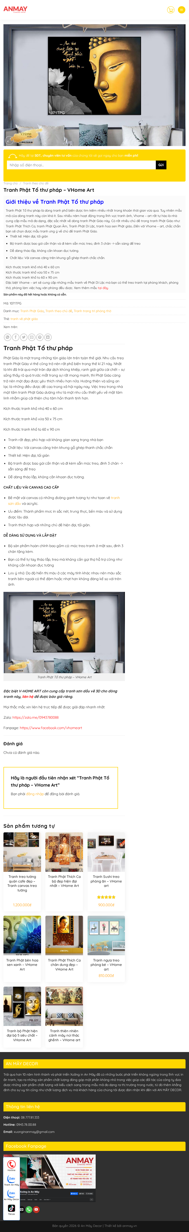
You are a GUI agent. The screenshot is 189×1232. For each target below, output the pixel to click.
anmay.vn (129, 1226)
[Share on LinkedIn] (48, 337)
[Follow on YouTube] (36, 1209)
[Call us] (29, 1209)
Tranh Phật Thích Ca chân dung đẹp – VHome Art (64, 964)
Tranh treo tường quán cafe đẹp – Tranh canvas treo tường (22, 883)
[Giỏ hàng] (170, 9)
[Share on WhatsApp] (7, 337)
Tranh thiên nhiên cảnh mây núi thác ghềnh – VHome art (64, 1035)
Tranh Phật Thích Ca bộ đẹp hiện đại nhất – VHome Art (64, 881)
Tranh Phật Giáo (32, 311)
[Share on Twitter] (23, 337)
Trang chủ (10, 183)
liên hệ (27, 696)
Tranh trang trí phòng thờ (92, 311)
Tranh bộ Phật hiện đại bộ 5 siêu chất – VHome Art (22, 1035)
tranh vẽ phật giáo (24, 319)
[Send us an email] (21, 1209)
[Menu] (181, 10)
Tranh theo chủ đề (35, 183)
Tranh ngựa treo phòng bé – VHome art (106, 964)
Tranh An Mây (11, 1184)
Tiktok (11, 1214)
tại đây (103, 288)
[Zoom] (9, 140)
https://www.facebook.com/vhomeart (51, 727)
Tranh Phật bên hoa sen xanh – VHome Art (22, 964)
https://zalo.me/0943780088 (35, 717)
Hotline (11, 1170)
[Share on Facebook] (15, 337)
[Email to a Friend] (31, 337)
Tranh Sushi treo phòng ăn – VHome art (106, 881)
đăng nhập (35, 793)
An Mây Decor (11, 1199)
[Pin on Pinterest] (40, 337)
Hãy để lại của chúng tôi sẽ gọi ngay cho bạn (78, 155)
